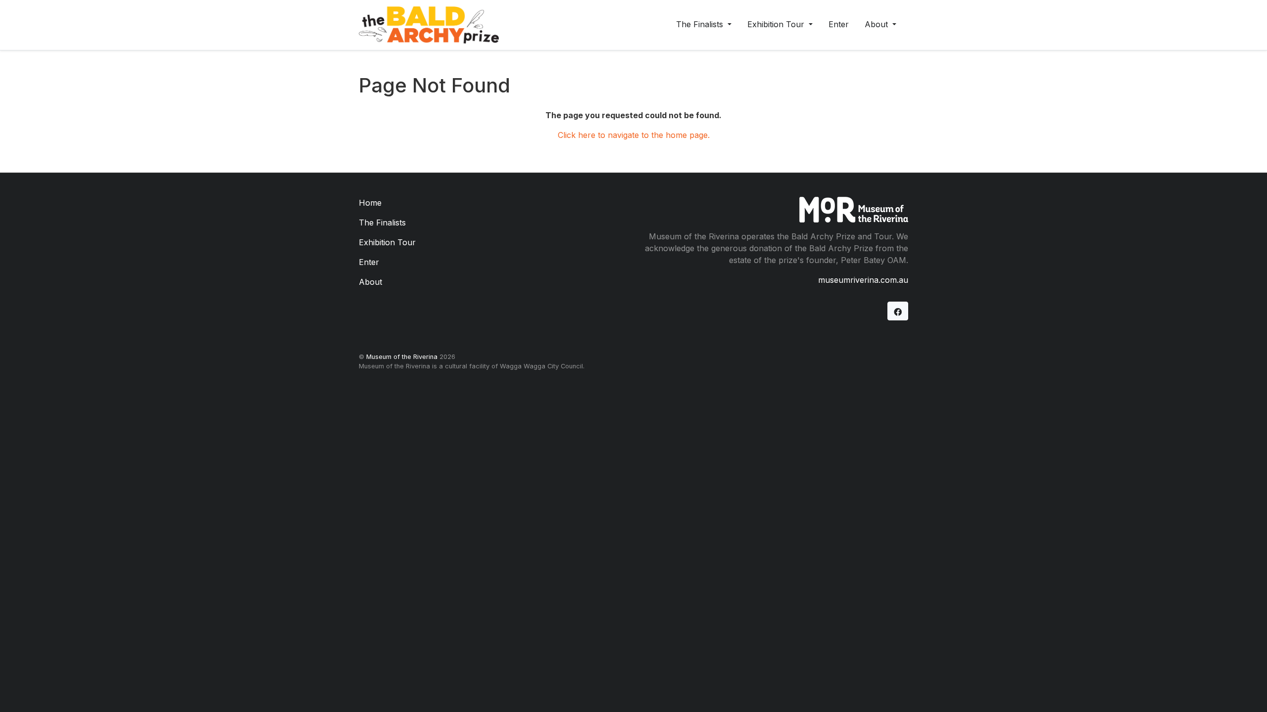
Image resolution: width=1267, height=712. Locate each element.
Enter (838, 24)
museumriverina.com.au (863, 280)
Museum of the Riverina (402, 356)
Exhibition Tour (777, 24)
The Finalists (701, 24)
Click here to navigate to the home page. (634, 135)
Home (370, 203)
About (877, 24)
